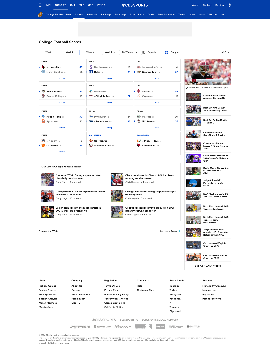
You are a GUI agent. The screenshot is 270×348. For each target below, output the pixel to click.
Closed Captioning (114, 300)
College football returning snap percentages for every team (150, 193)
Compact (175, 52)
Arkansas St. (149, 145)
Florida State (103, 145)
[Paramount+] (123, 325)
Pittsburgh (100, 117)
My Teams (208, 294)
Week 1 (48, 52)
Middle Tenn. (53, 117)
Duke (97, 72)
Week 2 (69, 52)
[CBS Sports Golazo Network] (160, 319)
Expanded (152, 52)
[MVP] (160, 325)
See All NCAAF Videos (208, 265)
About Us (76, 286)
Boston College (55, 96)
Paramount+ (78, 298)
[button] (40, 5)
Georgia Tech (149, 72)
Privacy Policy (112, 290)
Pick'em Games (47, 286)
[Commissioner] (143, 325)
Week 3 (90, 52)
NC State (147, 121)
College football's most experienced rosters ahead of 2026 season (80, 193)
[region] (208, 72)
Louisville (53, 67)
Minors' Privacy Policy (116, 294)
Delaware (99, 91)
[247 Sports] (80, 326)
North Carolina (54, 72)
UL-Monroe (100, 141)
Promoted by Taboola (168, 231)
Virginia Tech (103, 96)
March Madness (48, 302)
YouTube (175, 286)
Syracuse (51, 121)
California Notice (113, 304)
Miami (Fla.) (151, 141)
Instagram (175, 294)
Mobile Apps (46, 307)
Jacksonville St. (150, 67)
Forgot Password (211, 298)
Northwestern (102, 67)
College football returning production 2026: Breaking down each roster (150, 209)
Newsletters (209, 290)
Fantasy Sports (47, 290)
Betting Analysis (48, 298)
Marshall (146, 117)
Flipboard (175, 311)
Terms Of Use (112, 286)
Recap (62, 78)
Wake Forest (53, 91)
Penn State (102, 121)
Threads (174, 307)
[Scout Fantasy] (176, 326)
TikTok (173, 290)
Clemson (53, 145)
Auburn (53, 141)
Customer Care (145, 290)
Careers (75, 290)
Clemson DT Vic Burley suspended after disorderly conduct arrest (78, 177)
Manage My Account (214, 286)
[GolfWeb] (193, 326)
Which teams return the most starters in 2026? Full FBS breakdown (78, 209)
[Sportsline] (102, 326)
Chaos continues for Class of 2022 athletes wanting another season (149, 177)
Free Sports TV (47, 294)
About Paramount (81, 294)
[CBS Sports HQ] (129, 319)
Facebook (175, 298)
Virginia (146, 96)
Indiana (146, 91)
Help (139, 286)
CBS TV (75, 302)
